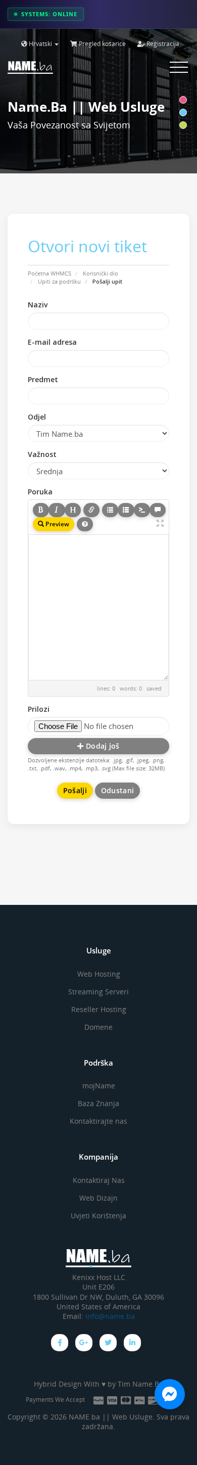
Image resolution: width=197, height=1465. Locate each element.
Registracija (162, 43)
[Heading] (73, 510)
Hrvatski (40, 43)
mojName (98, 1085)
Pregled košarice (101, 43)
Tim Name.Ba (140, 1384)
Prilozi (39, 709)
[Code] (142, 510)
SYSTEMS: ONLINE (49, 14)
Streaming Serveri (98, 991)
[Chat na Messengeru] (170, 1394)
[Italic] (56, 510)
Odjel (37, 417)
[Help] (85, 524)
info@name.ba (110, 1316)
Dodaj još (102, 746)
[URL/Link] (91, 510)
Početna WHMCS (49, 273)
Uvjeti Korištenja (98, 1215)
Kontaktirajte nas (98, 1121)
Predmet (43, 379)
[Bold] (41, 510)
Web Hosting (98, 974)
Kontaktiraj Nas (99, 1180)
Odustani (117, 790)
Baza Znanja (98, 1103)
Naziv (37, 304)
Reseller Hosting (98, 1009)
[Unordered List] (110, 510)
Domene (98, 1027)
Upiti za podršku (59, 281)
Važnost (42, 454)
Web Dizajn (98, 1198)
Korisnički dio (100, 273)
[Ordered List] (126, 510)
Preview (56, 524)
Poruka (40, 491)
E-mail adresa (52, 342)
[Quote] (158, 510)
